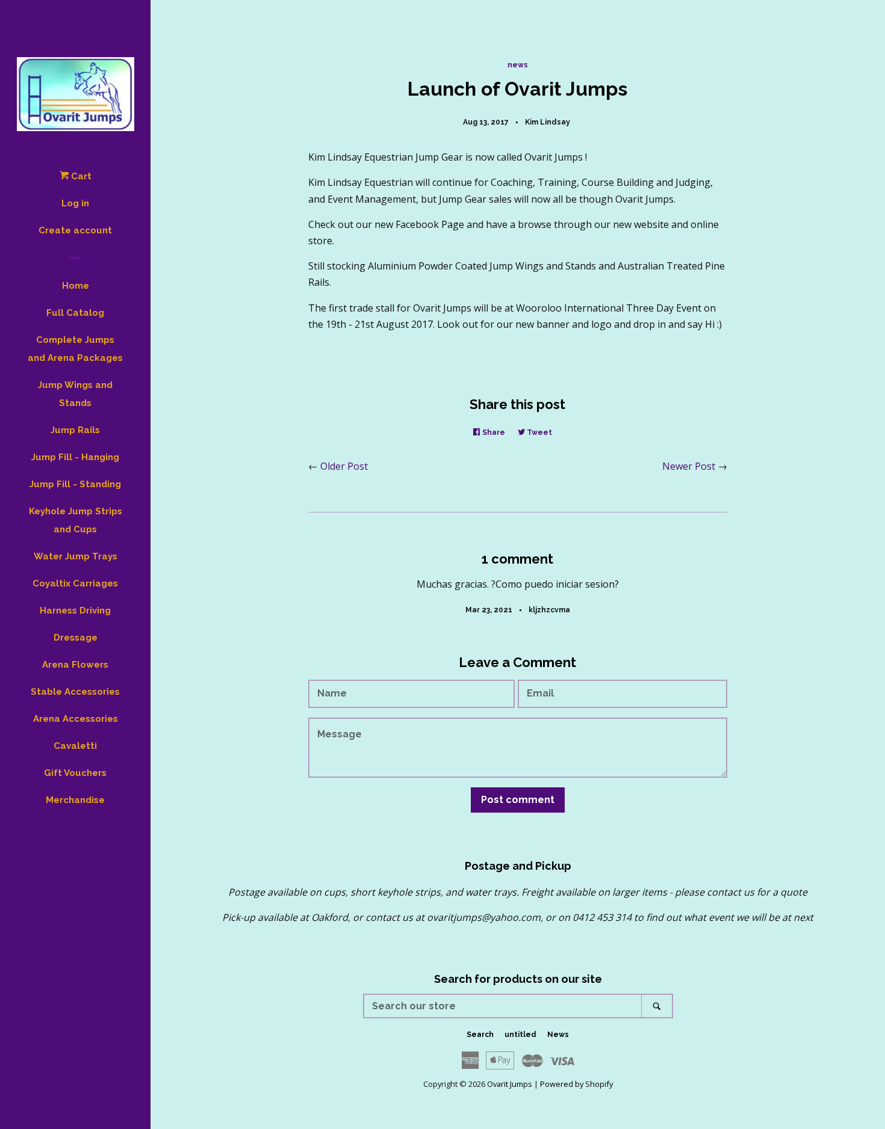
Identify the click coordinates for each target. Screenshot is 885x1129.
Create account (75, 230)
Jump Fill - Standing (75, 484)
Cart (80, 176)
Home (75, 285)
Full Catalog (75, 312)
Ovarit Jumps (509, 1083)
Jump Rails (75, 430)
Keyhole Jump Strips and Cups (75, 520)
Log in (75, 203)
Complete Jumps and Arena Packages (75, 348)
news (518, 65)
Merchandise (75, 800)
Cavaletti (75, 745)
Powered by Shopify (576, 1083)
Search (480, 1034)
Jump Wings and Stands (75, 394)
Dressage (76, 637)
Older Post (344, 466)
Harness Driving (75, 610)
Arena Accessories (75, 718)
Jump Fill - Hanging (75, 457)
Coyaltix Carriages (75, 583)
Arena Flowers (75, 664)
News (558, 1034)
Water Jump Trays (75, 556)
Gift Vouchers (75, 773)
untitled (520, 1034)
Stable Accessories (75, 691)
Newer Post (688, 466)
